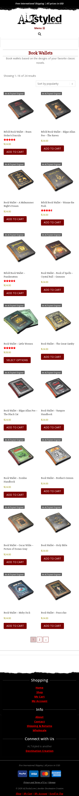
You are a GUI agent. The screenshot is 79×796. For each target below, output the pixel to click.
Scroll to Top (56, 793)
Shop (39, 692)
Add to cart (15, 152)
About (39, 717)
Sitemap (51, 782)
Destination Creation (39, 751)
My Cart (39, 696)
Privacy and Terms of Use (35, 782)
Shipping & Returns (39, 726)
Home (39, 687)
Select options (17, 360)
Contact (39, 721)
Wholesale (39, 730)
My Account (39, 701)
